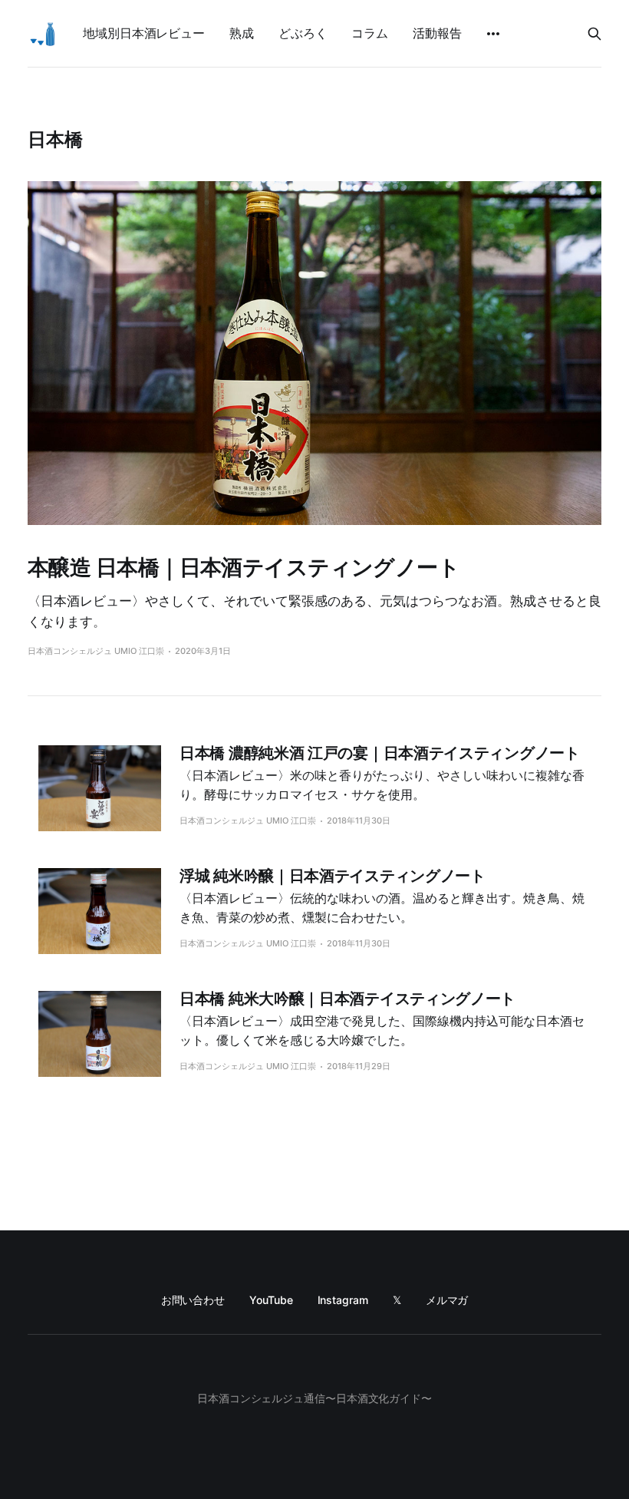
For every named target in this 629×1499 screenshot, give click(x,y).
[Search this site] (594, 33)
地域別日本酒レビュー (144, 33)
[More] (493, 33)
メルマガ (447, 1299)
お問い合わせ (193, 1299)
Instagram (343, 1299)
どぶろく (303, 33)
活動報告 (437, 33)
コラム (369, 33)
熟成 (241, 33)
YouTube (270, 1299)
